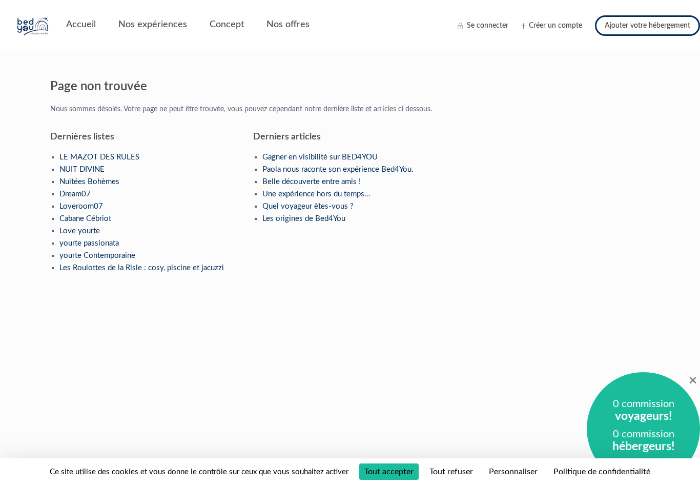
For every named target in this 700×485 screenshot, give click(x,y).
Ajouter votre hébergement (647, 25)
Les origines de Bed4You (303, 219)
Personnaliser (513, 472)
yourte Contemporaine (97, 255)
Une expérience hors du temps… (316, 194)
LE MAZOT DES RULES (99, 157)
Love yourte (79, 231)
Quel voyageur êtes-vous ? (308, 206)
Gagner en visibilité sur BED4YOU (320, 157)
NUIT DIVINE (82, 169)
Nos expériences (152, 24)
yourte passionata (89, 243)
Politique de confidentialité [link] (601, 472)
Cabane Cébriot (85, 219)
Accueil (81, 24)
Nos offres (288, 24)
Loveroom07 (81, 206)
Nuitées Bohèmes (89, 182)
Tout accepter (389, 472)
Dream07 (75, 194)
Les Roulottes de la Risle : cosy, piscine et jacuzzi (141, 268)
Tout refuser (451, 472)
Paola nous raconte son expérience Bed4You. (338, 169)
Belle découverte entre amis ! (311, 182)
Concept (227, 24)
